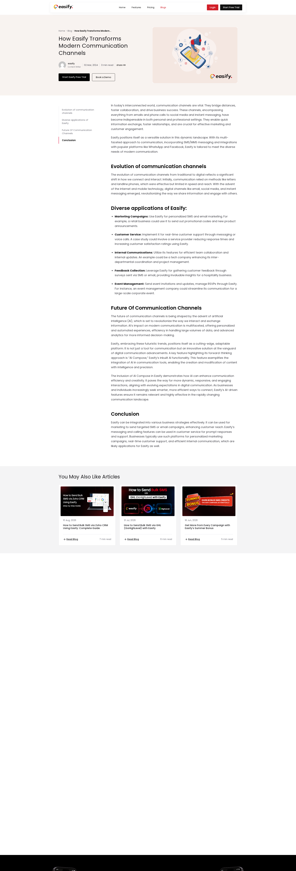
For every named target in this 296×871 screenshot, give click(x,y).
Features (136, 7)
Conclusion (69, 140)
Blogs (163, 7)
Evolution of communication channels (78, 111)
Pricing (150, 7)
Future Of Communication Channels (77, 131)
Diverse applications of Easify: (75, 121)
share (121, 65)
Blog (70, 30)
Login (213, 7)
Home (122, 7)
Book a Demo (103, 77)
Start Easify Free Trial (74, 77)
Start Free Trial (231, 7)
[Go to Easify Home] (63, 8)
